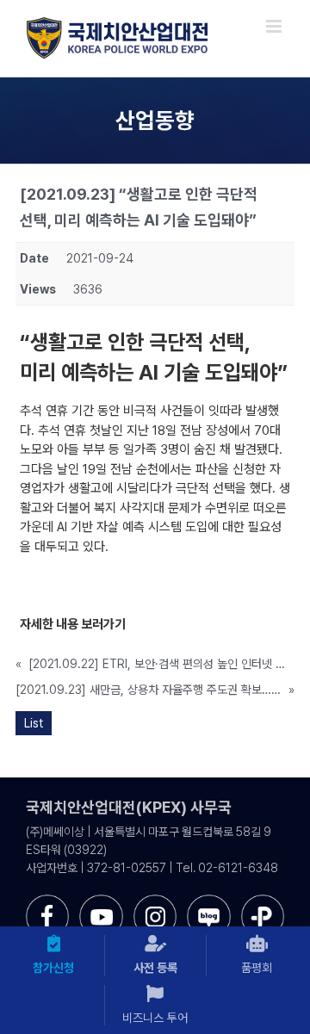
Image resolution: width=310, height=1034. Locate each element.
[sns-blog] (208, 901)
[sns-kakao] (262, 901)
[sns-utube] (100, 901)
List (33, 723)
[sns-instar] (155, 901)
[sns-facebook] (47, 901)
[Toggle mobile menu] (275, 26)
